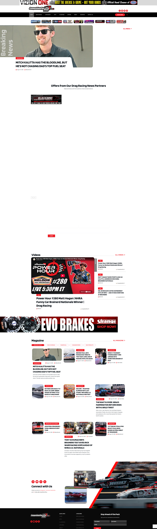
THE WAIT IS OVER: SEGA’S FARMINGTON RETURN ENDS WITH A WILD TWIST (109, 405)
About (75, 14)
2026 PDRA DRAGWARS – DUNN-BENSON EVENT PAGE (53, 428)
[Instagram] (120, 11)
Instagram (42, 490)
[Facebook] (124, 11)
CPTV (55, 14)
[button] (32, 197)
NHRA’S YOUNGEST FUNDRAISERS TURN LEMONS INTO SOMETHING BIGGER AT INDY (115, 356)
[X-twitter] (44, 481)
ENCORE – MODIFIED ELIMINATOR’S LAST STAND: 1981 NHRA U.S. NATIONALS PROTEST (83, 391)
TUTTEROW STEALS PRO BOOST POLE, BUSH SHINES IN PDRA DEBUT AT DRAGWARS (116, 429)
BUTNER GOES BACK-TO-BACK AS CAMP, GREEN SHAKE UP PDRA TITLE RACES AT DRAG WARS (53, 391)
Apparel (69, 14)
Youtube (48, 490)
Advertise (82, 14)
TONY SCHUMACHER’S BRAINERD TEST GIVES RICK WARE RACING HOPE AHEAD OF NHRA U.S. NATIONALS (78, 443)
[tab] (38, 345)
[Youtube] (122, 11)
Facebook (52, 490)
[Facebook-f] (40, 481)
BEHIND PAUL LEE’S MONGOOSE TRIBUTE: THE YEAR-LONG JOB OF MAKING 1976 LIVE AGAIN (84, 356)
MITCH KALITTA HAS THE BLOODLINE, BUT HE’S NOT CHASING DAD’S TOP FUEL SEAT (41, 64)
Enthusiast (48, 14)
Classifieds (61, 14)
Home (31, 14)
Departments (39, 14)
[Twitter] (127, 11)
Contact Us (90, 14)
